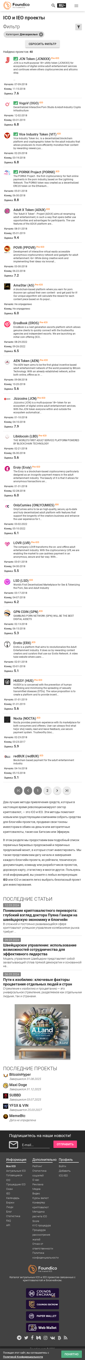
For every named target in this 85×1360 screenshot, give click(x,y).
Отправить (65, 1144)
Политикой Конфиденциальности (23, 1356)
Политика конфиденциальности (45, 1253)
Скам (9, 1188)
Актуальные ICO (16, 1170)
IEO (8, 1193)
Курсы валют (40, 1198)
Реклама (37, 1184)
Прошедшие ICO (16, 1184)
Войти (62, 1166)
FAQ (8, 1220)
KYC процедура (41, 1225)
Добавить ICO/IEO (65, 1171)
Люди (9, 1207)
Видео (36, 1193)
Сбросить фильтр (42, 44)
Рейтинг (37, 1166)
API (8, 1225)
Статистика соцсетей (39, 1171)
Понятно (72, 1354)
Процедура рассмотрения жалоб (41, 1230)
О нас (35, 1179)
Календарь (12, 1198)
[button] (76, 6)
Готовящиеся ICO (14, 1175)
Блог (9, 1211)
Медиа (36, 1188)
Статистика (13, 1216)
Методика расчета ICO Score (39, 1212)
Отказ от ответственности (42, 1244)
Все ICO (11, 1166)
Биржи (10, 1202)
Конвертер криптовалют (40, 1203)
